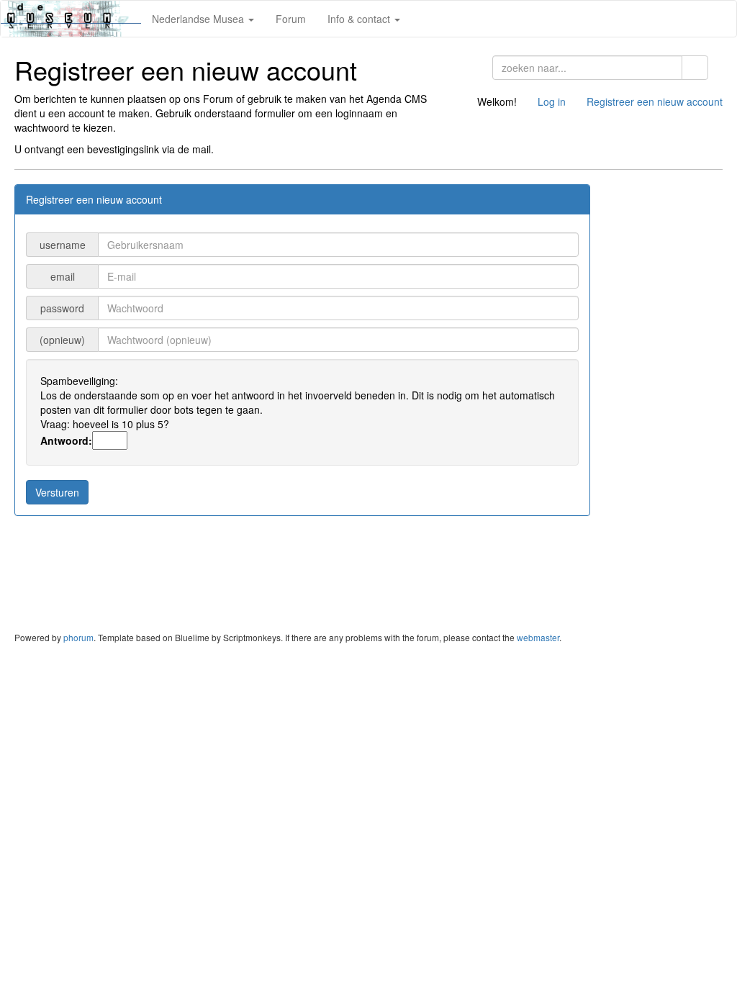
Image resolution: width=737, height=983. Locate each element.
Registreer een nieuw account (655, 101)
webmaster (538, 637)
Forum (291, 19)
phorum (78, 637)
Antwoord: (66, 440)
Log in (552, 101)
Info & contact (360, 19)
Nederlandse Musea (199, 19)
